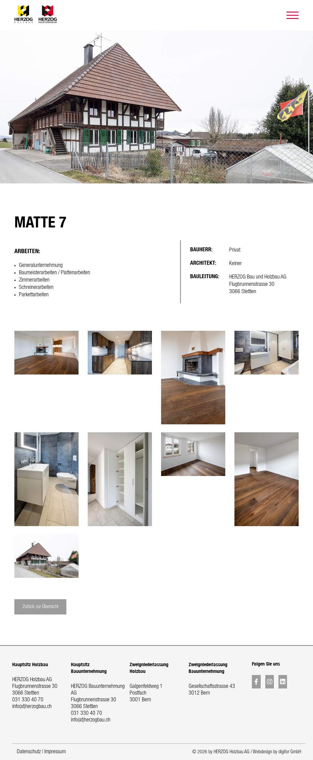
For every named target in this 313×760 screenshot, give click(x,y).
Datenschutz (29, 751)
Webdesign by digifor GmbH (277, 752)
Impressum (55, 751)
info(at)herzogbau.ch (32, 706)
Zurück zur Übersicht (40, 607)
